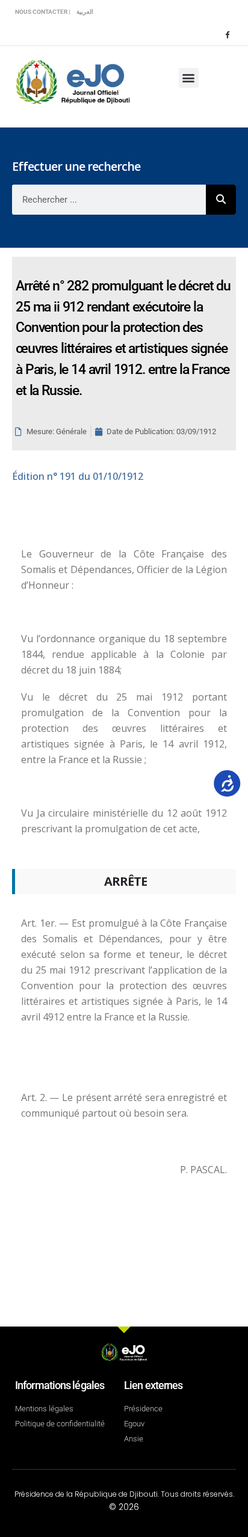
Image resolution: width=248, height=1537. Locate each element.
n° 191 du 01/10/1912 (77, 476)
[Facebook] (227, 34)
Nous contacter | (42, 11)
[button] (189, 78)
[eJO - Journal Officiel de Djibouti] (72, 80)
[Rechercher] (221, 200)
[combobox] (109, 200)
